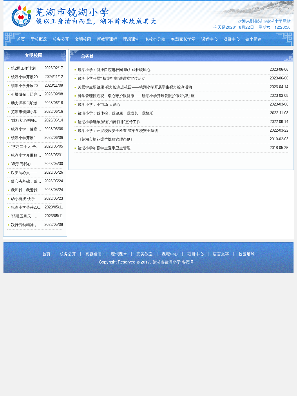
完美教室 (144, 254)
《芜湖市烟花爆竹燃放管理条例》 (106, 139)
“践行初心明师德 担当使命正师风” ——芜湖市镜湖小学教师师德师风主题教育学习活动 (26, 120)
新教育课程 (107, 39)
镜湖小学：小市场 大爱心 (99, 104)
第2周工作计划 (23, 68)
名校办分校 (155, 39)
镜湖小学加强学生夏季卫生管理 (104, 148)
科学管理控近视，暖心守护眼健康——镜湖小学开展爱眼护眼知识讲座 (136, 96)
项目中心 (231, 39)
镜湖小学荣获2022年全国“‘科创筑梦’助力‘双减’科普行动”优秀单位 (26, 207)
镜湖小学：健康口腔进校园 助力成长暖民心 (26, 129)
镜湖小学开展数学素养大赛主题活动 (26, 155)
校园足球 (246, 254)
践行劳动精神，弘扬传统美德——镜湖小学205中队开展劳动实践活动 (26, 225)
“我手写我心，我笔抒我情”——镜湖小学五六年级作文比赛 (26, 164)
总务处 (87, 56)
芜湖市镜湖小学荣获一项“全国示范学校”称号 (26, 112)
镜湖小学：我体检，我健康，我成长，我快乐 (115, 113)
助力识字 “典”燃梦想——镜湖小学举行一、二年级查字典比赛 (26, 103)
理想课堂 (131, 39)
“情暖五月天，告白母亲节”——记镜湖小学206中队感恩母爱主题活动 (26, 216)
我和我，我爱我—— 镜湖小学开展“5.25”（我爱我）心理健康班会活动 (26, 190)
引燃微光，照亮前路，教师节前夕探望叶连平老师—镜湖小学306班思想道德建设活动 (26, 94)
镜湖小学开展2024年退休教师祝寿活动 (26, 77)
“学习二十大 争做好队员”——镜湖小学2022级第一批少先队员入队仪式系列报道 (26, 146)
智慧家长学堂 (183, 39)
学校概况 (39, 39)
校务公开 (61, 39)
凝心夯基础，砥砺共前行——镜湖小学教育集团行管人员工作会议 (26, 181)
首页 (21, 39)
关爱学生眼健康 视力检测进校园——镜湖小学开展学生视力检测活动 (135, 87)
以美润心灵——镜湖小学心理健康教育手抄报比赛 (26, 172)
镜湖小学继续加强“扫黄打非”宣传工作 (109, 122)
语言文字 (221, 254)
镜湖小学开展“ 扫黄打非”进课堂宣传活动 (26, 138)
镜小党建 (253, 39)
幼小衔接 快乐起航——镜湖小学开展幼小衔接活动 (26, 199)
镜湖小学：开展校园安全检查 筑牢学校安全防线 (118, 130)
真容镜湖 (93, 254)
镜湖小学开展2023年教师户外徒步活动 (26, 85)
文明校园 (83, 39)
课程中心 (209, 39)
